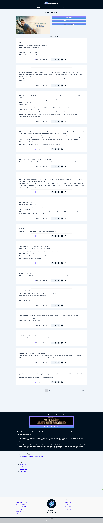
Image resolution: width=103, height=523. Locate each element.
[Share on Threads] (58, 59)
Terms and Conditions (71, 508)
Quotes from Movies (21, 504)
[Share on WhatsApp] (62, 59)
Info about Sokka (68, 20)
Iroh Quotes (22, 466)
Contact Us (68, 502)
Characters (58, 7)
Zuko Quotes (22, 471)
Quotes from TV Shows (22, 502)
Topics (65, 7)
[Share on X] (55, 59)
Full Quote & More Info (41, 59)
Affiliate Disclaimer (70, 509)
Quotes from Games (21, 508)
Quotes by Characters (21, 509)
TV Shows (39, 7)
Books (51, 7)
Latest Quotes (68, 17)
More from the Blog (69, 24)
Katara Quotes (23, 469)
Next (84, 390)
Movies (46, 7)
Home (33, 7)
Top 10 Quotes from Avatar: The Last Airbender (31, 456)
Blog (70, 7)
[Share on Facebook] (52, 59)
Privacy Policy (68, 506)
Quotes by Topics (20, 511)
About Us (67, 504)
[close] (52, 518)
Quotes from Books (21, 506)
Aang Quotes (22, 464)
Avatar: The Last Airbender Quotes (51, 426)
